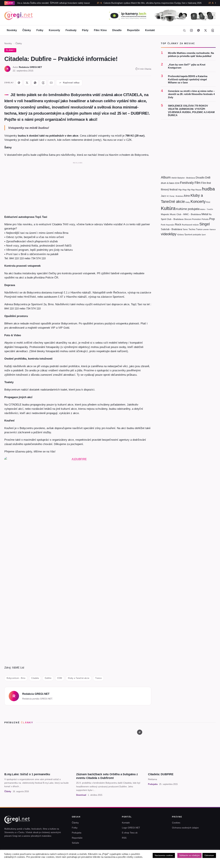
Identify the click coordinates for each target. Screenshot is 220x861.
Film (198, 182)
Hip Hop (191, 189)
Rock (178, 224)
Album (166, 177)
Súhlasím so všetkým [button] (189, 855)
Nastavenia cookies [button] (164, 855)
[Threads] (213, 30)
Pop (212, 219)
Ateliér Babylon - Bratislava (183, 178)
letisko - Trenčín (206, 209)
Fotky (39, 30)
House (198, 189)
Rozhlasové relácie (190, 225)
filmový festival (169, 189)
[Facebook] (198, 30)
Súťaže (75, 842)
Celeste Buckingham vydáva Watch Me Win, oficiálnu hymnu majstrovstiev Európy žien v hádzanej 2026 (137, 3)
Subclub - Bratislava (171, 229)
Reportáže (133, 30)
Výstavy (180, 234)
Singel (204, 224)
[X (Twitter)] (205, 30)
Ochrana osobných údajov (185, 827)
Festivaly (71, 30)
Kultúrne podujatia (188, 209)
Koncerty (54, 30)
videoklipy (168, 234)
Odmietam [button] (209, 855)
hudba (208, 188)
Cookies (176, 822)
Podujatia (76, 832)
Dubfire (48, 678)
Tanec (185, 229)
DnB (207, 177)
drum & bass (167, 183)
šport (204, 235)
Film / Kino (100, 30)
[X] (27, 82)
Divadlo (117, 30)
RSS (124, 837)
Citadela (35, 678)
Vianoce (212, 229)
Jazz (163, 195)
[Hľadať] (184, 30)
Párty (85, 30)
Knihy (188, 202)
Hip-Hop (182, 189)
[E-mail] (51, 82)
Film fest (206, 183)
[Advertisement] (77, 187)
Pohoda (205, 219)
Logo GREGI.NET (131, 827)
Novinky (12, 30)
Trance (98, 678)
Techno (192, 229)
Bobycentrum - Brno (16, 678)
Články (26, 30)
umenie (206, 229)
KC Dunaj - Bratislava (175, 196)
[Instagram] (191, 30)
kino (187, 195)
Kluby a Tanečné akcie (78, 678)
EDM (59, 678)
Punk (163, 225)
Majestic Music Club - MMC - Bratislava (181, 214)
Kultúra (168, 208)
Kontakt (150, 30)
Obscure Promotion (192, 219)
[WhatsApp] (35, 82)
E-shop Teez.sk (130, 832)
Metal (204, 214)
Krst (208, 202)
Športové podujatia (192, 234)
